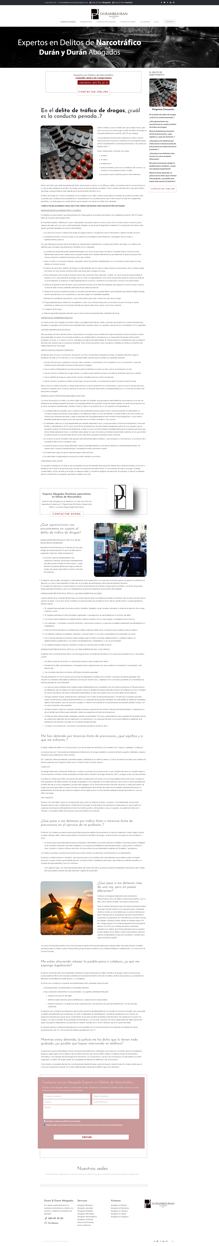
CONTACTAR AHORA (67, 514)
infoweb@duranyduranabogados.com (74, 2)
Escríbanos (53, 1223)
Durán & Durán (101, 2)
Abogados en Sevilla (118, 1214)
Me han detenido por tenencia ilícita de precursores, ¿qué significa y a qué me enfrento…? (162, 134)
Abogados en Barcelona (120, 1208)
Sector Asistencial (83, 1225)
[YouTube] (167, 2)
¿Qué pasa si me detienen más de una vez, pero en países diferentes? (161, 156)
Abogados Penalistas (85, 1211)
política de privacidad (71, 1121)
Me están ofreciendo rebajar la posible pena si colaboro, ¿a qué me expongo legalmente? (162, 166)
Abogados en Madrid (118, 1205)
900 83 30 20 (55, 1218)
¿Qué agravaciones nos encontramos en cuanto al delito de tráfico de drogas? (162, 124)
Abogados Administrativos (87, 1217)
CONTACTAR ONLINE (93, 92)
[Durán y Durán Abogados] (109, 14)
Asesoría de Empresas (85, 1222)
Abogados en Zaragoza (119, 1217)
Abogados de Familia (85, 1219)
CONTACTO (170, 21)
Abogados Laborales (85, 1208)
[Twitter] (164, 2)
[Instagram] (173, 2)
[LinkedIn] (170, 2)
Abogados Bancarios (85, 1205)
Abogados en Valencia (119, 1211)
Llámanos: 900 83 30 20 (93, 82)
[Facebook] (161, 2)
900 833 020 (51, 2)
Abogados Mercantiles (85, 1214)
